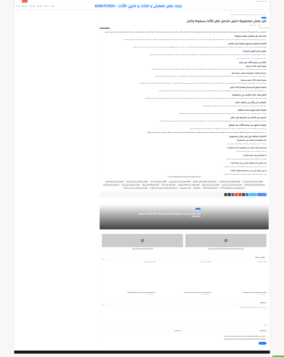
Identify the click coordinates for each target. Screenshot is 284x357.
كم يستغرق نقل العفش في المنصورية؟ (231, 184)
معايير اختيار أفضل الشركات (210, 188)
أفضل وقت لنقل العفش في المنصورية (252, 181)
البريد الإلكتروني (177, 330)
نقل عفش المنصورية (185, 188)
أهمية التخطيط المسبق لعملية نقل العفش (229, 181)
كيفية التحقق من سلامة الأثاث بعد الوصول (188, 184)
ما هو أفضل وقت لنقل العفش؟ (110, 184)
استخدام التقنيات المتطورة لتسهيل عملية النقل (204, 181)
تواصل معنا (171, 177)
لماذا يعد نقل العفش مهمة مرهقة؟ (130, 184)
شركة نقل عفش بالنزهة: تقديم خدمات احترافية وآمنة (254, 292)
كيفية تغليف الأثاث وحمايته (168, 184)
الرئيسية (52, 6)
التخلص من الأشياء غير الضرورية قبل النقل (136, 181)
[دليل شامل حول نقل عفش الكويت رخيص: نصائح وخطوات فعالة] (128, 276)
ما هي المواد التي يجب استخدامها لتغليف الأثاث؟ (231, 188)
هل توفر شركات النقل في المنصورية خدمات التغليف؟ (163, 188)
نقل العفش (263, 39)
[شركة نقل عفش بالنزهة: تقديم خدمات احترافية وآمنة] (239, 276)
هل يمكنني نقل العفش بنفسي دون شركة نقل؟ (135, 188)
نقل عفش (46, 6)
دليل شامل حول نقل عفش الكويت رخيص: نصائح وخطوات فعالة (141, 292)
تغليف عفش (39, 6)
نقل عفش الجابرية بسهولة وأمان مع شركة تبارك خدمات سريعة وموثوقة (170, 215)
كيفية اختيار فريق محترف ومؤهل (210, 184)
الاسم (264, 325)
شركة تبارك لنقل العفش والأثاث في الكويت (246, 58)
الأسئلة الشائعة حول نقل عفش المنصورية (179, 181)
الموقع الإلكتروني (263, 330)
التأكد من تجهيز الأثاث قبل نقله (158, 181)
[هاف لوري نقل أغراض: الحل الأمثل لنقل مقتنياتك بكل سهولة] (184, 276)
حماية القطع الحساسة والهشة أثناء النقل (254, 184)
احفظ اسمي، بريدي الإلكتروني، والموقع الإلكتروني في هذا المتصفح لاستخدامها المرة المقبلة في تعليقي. (244, 336)
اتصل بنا (18, 6)
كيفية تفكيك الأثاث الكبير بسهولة (150, 184)
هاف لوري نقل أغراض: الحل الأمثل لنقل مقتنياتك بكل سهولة (197, 292)
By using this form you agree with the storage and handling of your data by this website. (244, 339)
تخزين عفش (24, 6)
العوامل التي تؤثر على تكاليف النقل (114, 181)
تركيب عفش (32, 6)
